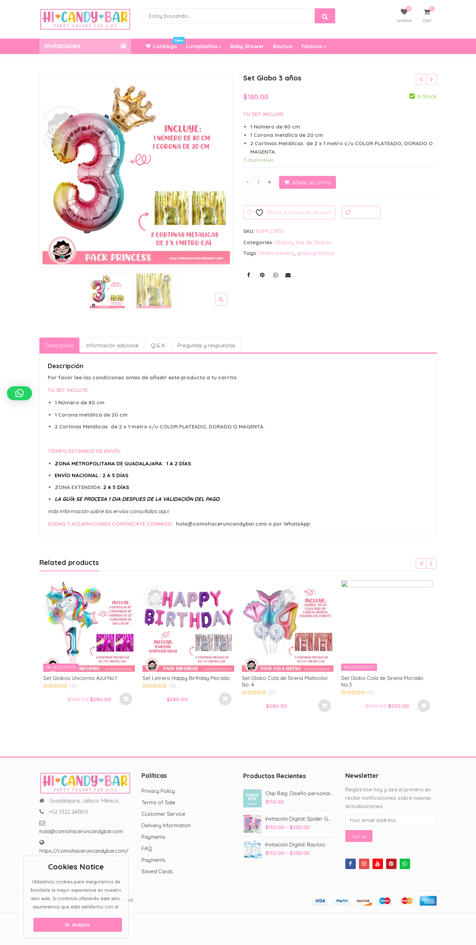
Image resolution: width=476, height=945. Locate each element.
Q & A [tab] (158, 345)
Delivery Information (166, 825)
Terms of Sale (158, 802)
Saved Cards (157, 871)
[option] (136, 170)
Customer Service (163, 814)
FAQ (146, 848)
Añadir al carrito (311, 182)
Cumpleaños (202, 46)
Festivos (312, 46)
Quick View (92, 677)
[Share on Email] (288, 275)
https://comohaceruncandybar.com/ (84, 850)
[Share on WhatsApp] (275, 275)
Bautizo (283, 46)
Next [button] (220, 169)
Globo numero (276, 253)
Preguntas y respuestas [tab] (206, 345)
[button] (227, 305)
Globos (284, 242)
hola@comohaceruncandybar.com (81, 831)
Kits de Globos (313, 242)
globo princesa (315, 253)
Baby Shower (247, 46)
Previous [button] (52, 169)
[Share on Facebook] (248, 275)
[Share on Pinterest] (262, 275)
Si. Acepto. (78, 925)
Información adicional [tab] (112, 345)
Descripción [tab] (59, 345)
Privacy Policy (158, 791)
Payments (153, 837)
